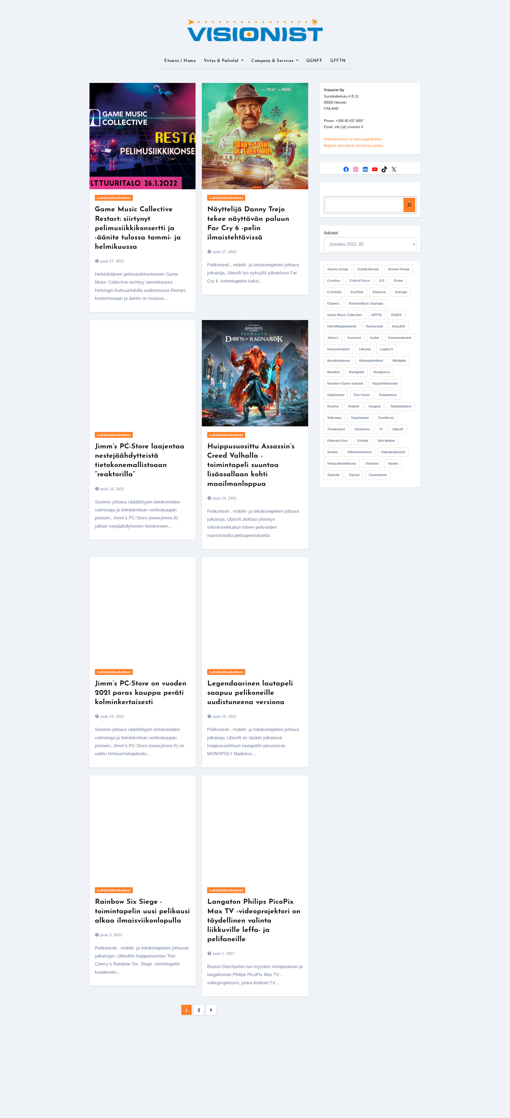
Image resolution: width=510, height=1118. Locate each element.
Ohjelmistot (336, 395)
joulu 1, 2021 (223, 953)
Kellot (374, 338)
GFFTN (338, 61)
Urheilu (362, 441)
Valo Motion (386, 441)
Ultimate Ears (337, 441)
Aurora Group (337, 269)
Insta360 (398, 326)
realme (333, 406)
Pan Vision (362, 395)
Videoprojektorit (393, 452)
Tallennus (334, 418)
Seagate (374, 406)
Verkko (332, 452)
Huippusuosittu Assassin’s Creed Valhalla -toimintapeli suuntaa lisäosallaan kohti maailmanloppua (251, 465)
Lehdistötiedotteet (114, 198)
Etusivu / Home (180, 61)
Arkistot (331, 233)
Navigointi (356, 372)
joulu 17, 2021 (111, 261)
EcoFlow (357, 292)
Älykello (333, 475)
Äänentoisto (378, 475)
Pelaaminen (388, 395)
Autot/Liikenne (368, 269)
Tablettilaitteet (400, 406)
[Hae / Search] (409, 205)
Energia (401, 292)
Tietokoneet (336, 429)
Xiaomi (393, 463)
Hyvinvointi (374, 326)
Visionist (372, 463)
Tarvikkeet (386, 418)
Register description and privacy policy (353, 146)
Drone (398, 281)
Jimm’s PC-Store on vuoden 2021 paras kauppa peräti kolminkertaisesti (140, 693)
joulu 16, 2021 (111, 489)
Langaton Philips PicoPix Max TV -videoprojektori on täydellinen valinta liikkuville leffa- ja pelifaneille (253, 920)
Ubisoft (397, 429)
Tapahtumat (360, 418)
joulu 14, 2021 (224, 498)
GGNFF (314, 61)
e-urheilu (334, 292)
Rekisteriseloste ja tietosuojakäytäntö (352, 139)
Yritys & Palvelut (222, 61)
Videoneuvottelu (359, 452)
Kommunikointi (399, 338)
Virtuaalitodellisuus (341, 463)
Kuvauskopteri (338, 349)
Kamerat (354, 338)
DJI (381, 281)
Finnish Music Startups (366, 303)
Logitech (386, 349)
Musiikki (333, 372)
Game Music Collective (344, 315)
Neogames (381, 372)
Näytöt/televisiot (385, 383)
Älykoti (354, 475)
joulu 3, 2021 (110, 935)
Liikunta (365, 349)
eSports (333, 303)
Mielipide (399, 361)
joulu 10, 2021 (224, 716)
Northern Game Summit (345, 383)
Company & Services (273, 61)
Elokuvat (379, 292)
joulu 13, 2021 (111, 716)
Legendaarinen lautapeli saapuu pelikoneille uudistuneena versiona (250, 693)
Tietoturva (362, 429)
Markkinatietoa (338, 361)
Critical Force (360, 281)
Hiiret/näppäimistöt (341, 326)
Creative (333, 281)
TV (381, 429)
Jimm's (332, 338)
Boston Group (398, 269)
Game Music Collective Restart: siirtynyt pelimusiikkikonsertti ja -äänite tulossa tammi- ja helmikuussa (138, 228)
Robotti (353, 406)
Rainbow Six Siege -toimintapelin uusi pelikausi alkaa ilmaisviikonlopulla (142, 911)
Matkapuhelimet (371, 361)
